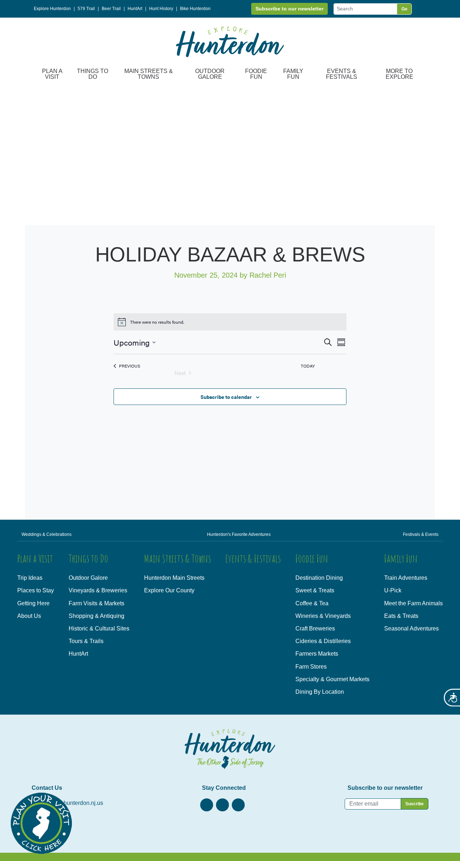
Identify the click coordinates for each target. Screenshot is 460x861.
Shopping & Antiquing (96, 616)
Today (308, 366)
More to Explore (399, 74)
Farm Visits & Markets (96, 603)
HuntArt (135, 8)
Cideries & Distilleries (323, 641)
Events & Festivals (341, 74)
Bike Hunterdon (195, 8)
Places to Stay (35, 590)
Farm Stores (311, 667)
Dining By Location (319, 692)
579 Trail (86, 8)
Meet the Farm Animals (413, 603)
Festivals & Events (420, 534)
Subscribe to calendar (226, 396)
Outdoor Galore (210, 74)
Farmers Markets (316, 654)
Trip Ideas (29, 578)
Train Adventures (405, 578)
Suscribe (414, 803)
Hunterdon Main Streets (174, 578)
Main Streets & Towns (148, 74)
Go (404, 9)
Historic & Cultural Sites (99, 628)
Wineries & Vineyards (323, 616)
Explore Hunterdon (52, 8)
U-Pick (392, 590)
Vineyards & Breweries (98, 590)
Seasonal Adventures (411, 628)
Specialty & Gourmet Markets (332, 679)
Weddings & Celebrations (47, 534)
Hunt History (161, 8)
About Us (29, 616)
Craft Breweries (315, 628)
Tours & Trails (86, 641)
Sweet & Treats (314, 590)
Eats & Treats (401, 616)
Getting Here (33, 603)
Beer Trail (111, 8)
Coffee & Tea (311, 603)
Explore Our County (169, 590)
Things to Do (92, 74)
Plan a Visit (52, 74)
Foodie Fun (256, 74)
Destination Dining (319, 578)
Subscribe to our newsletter (289, 9)
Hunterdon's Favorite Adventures (239, 534)
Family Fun (293, 74)
